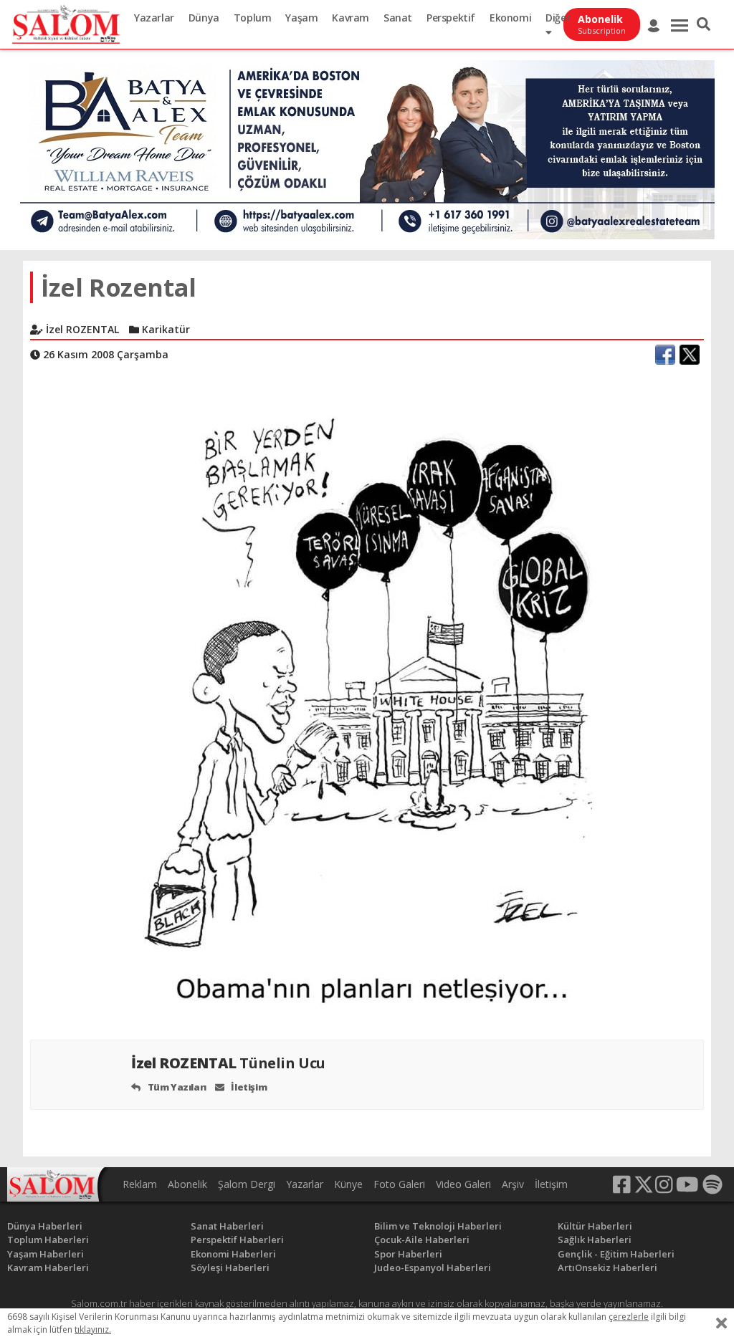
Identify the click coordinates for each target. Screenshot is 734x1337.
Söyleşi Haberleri (230, 1267)
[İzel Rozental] (367, 698)
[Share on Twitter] (690, 355)
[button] (703, 24)
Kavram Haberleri (48, 1267)
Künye (348, 1184)
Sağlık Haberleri (594, 1239)
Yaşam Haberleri (45, 1253)
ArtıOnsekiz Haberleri (607, 1267)
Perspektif (450, 17)
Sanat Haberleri (227, 1225)
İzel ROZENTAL (228, 1063)
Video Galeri (463, 1184)
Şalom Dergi (246, 1184)
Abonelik (187, 1184)
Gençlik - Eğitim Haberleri (616, 1253)
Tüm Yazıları (176, 1086)
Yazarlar (154, 17)
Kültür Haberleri (595, 1225)
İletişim (248, 1086)
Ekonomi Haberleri (233, 1253)
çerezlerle (629, 1316)
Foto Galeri (399, 1184)
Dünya (204, 17)
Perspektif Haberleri (237, 1239)
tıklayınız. (93, 1329)
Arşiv (513, 1184)
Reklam (140, 1184)
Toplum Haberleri (48, 1239)
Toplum (253, 17)
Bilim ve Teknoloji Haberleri (438, 1225)
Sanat (397, 17)
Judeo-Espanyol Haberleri (432, 1267)
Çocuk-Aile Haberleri (422, 1239)
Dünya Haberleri (44, 1225)
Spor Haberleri (408, 1253)
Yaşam (301, 17)
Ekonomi (510, 17)
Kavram (350, 17)
